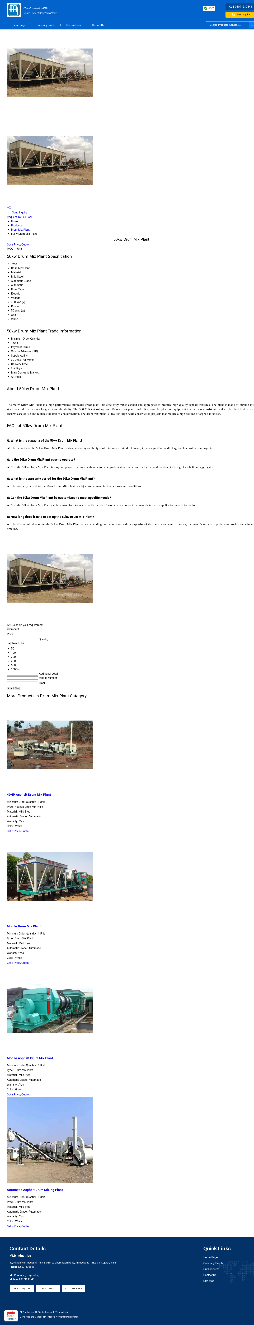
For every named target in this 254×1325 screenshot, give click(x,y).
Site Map (208, 1281)
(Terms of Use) (62, 1312)
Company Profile (46, 25)
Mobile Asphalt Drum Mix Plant (30, 1058)
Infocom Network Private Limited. (63, 1317)
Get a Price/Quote (18, 244)
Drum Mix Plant (20, 229)
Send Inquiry (19, 212)
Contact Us (98, 25)
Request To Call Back (19, 217)
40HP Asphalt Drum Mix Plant (29, 795)
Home (14, 221)
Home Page (19, 25)
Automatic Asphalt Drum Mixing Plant (35, 1190)
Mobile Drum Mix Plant (24, 926)
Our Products (73, 25)
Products (16, 225)
